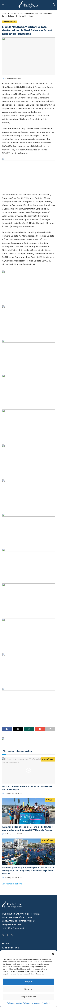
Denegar (28, 989)
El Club (6, 943)
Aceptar (29, 981)
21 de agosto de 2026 (13, 793)
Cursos (50, 800)
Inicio (4, 13)
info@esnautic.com (11, 924)
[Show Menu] (3, 5)
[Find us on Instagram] (3, 935)
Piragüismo (9, 22)
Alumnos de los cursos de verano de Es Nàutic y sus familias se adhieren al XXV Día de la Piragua (27, 828)
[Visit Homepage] (28, 4)
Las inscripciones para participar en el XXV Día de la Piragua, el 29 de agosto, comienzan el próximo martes (28, 870)
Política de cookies (14, 1003)
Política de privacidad (31, 1003)
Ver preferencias (28, 996)
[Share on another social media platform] (50, 729)
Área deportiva (10, 947)
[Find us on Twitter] (12, 935)
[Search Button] (54, 5)
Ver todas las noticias (12, 884)
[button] (52, 953)
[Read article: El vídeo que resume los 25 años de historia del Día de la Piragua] (28, 770)
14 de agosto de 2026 (13, 834)
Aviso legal (46, 1003)
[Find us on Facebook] (7, 935)
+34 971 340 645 (15, 927)
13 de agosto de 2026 (13, 877)
